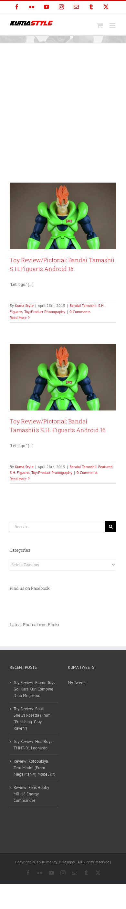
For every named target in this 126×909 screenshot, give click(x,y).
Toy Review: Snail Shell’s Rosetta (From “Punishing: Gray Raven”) (32, 718)
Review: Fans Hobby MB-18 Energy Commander (31, 794)
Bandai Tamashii (83, 305)
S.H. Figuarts (20, 472)
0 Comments (79, 311)
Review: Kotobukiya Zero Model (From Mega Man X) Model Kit (34, 767)
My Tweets (77, 682)
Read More (18, 317)
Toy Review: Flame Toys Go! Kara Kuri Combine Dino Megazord (34, 689)
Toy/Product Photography (44, 311)
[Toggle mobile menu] (113, 25)
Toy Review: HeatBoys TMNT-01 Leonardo (33, 745)
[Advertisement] (63, 110)
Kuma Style (24, 305)
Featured (105, 466)
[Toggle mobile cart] (100, 25)
